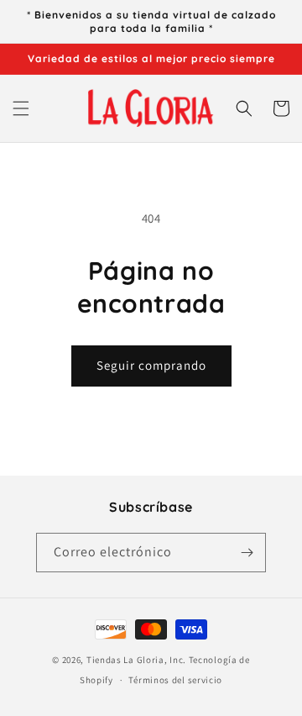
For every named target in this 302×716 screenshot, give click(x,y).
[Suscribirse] (246, 552)
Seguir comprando (151, 365)
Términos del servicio (175, 680)
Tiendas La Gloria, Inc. (136, 660)
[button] (21, 108)
